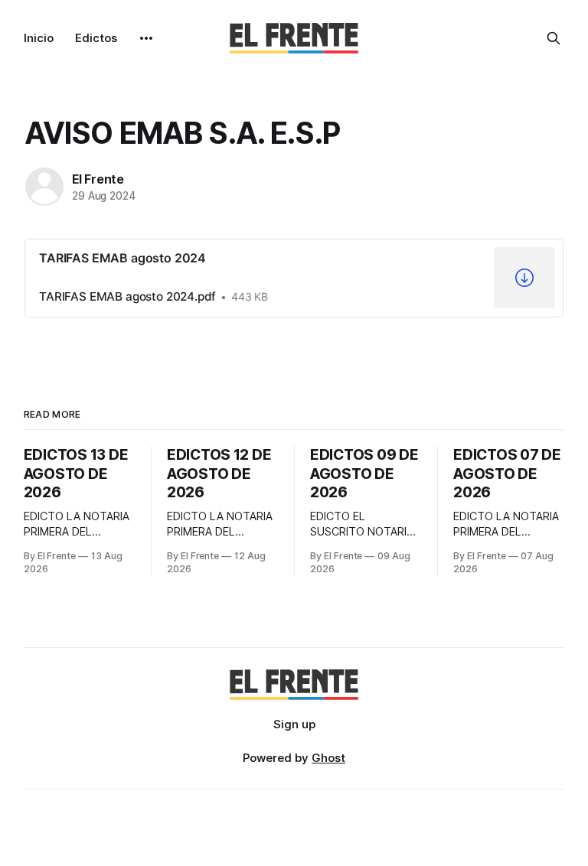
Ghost (328, 757)
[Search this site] (553, 38)
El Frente (98, 179)
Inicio (39, 38)
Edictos (96, 38)
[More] (146, 38)
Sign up (294, 724)
